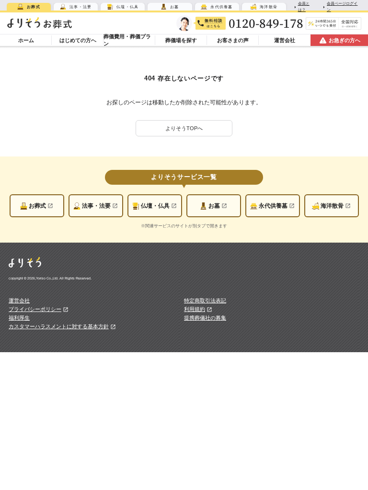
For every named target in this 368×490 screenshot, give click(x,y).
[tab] (29, 7)
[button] (184, 128)
